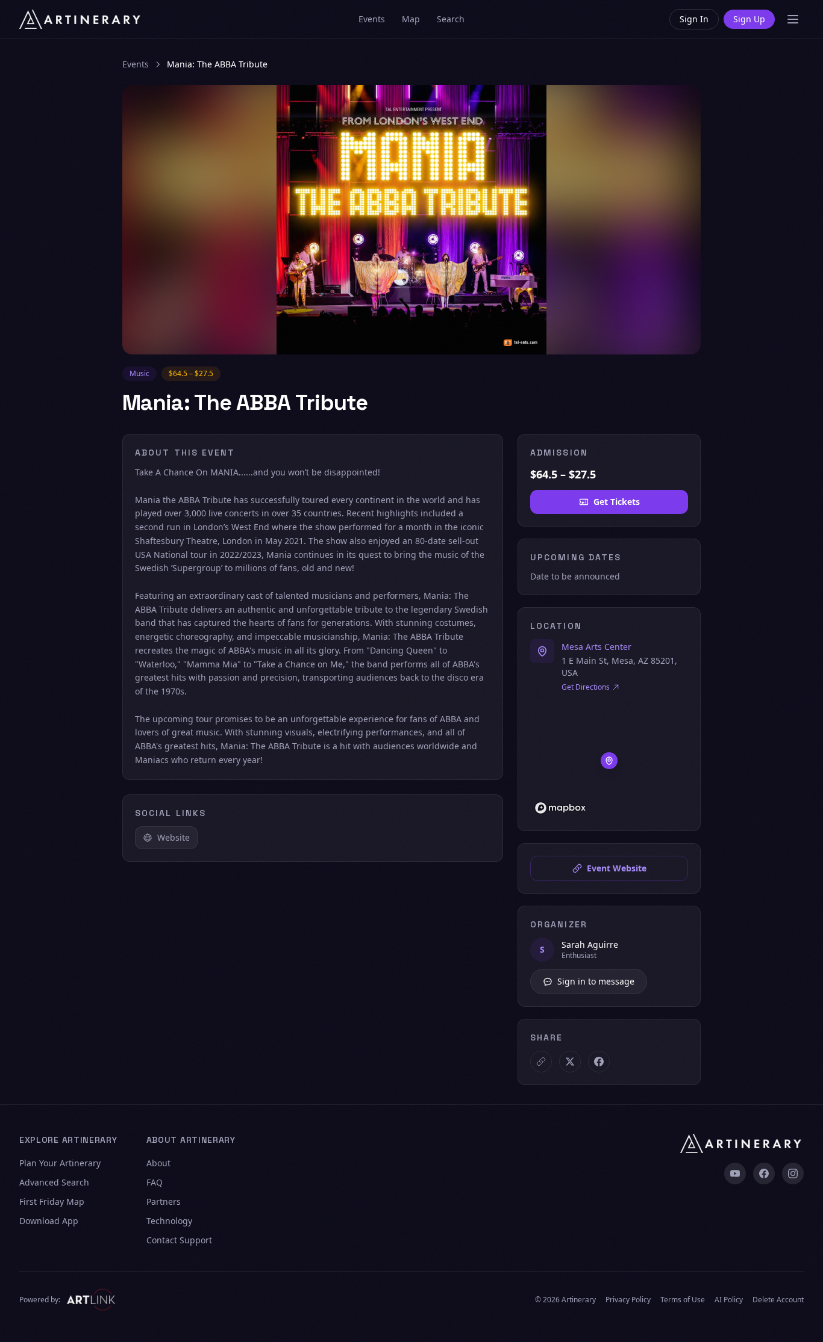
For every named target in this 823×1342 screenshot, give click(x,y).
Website (173, 837)
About (158, 1163)
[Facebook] (764, 1173)
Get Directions (586, 687)
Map (411, 19)
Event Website (616, 868)
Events (371, 19)
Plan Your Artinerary (60, 1163)
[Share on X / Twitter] (570, 1061)
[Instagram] (793, 1173)
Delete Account (778, 1300)
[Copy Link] (541, 1061)
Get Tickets (616, 501)
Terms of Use (682, 1300)
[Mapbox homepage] (560, 808)
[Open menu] (793, 19)
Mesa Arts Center (596, 646)
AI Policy (729, 1300)
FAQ (154, 1182)
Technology (169, 1220)
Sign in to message (595, 981)
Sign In (694, 19)
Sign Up (749, 19)
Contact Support (179, 1240)
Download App (48, 1220)
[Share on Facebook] (599, 1061)
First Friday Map (51, 1201)
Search (451, 19)
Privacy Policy (628, 1300)
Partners (163, 1201)
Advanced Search (54, 1182)
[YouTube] (735, 1173)
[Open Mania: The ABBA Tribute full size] (411, 219)
